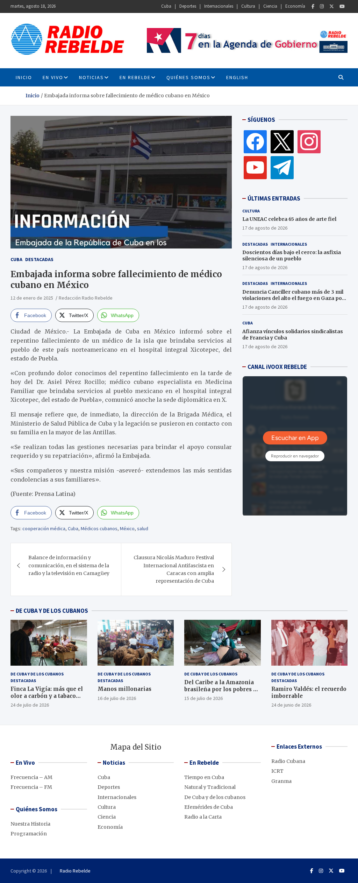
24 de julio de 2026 (29, 705)
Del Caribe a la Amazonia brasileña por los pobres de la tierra (222, 689)
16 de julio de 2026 (117, 698)
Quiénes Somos (188, 77)
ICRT (277, 771)
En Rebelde (135, 77)
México (127, 528)
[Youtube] (342, 6)
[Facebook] (313, 6)
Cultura (248, 6)
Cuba (166, 6)
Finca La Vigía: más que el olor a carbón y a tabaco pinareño (46, 696)
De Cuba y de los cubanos (37, 674)
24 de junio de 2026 (291, 705)
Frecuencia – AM (31, 777)
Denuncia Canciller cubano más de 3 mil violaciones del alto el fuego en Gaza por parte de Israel (293, 298)
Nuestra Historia (30, 824)
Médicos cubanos (99, 528)
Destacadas (39, 259)
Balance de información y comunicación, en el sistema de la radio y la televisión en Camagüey (68, 565)
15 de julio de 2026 (203, 698)
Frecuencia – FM (31, 787)
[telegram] (282, 167)
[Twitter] (332, 6)
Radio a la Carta (203, 817)
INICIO (24, 77)
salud (142, 528)
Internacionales (218, 6)
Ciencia (270, 6)
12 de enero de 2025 (31, 298)
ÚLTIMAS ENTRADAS (274, 198)
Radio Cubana (288, 761)
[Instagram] (322, 6)
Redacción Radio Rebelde (86, 298)
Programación (28, 834)
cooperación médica (43, 528)
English (237, 77)
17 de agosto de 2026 (264, 228)
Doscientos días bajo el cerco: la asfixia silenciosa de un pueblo (291, 255)
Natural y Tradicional (210, 787)
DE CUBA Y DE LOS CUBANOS (52, 611)
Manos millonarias (124, 689)
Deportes (187, 6)
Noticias (91, 77)
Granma (281, 781)
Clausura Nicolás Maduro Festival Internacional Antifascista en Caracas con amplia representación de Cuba (174, 569)
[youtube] (255, 167)
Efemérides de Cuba (208, 807)
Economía (295, 6)
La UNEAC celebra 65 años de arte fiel (289, 219)
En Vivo (53, 77)
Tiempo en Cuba (204, 777)
